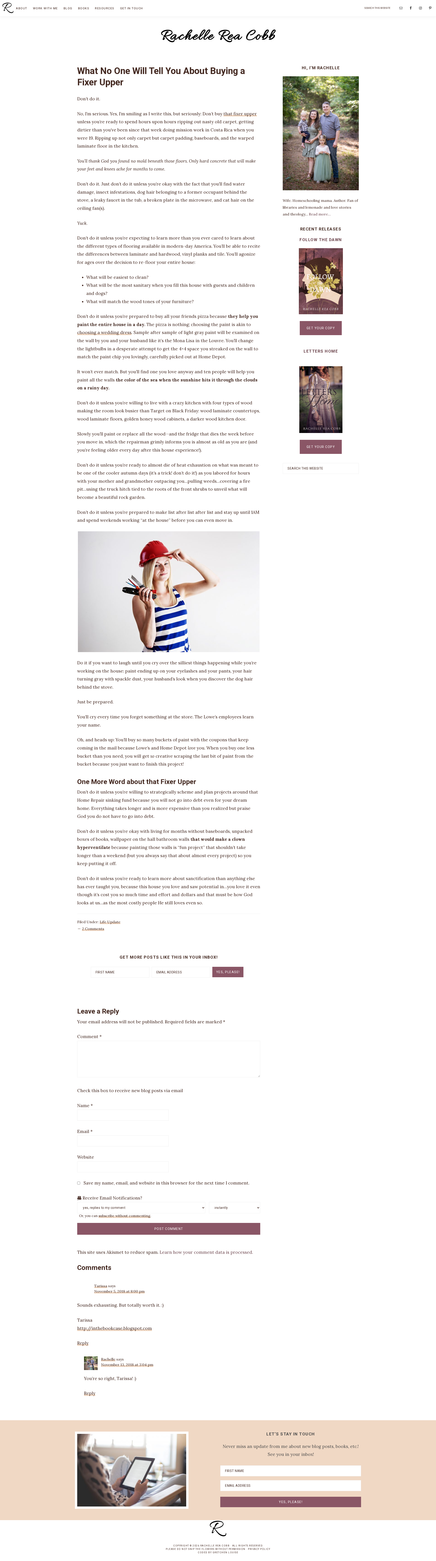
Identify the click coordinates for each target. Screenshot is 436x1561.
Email (85, 1131)
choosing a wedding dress (104, 332)
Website (85, 1157)
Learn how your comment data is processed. (206, 1252)
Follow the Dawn (321, 239)
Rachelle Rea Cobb (218, 37)
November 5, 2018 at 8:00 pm (119, 1291)
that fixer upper (240, 113)
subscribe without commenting (124, 1216)
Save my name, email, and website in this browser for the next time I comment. (166, 1183)
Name (85, 1105)
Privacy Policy (259, 1549)
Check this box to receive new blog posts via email (130, 1090)
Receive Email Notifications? (112, 1198)
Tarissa (100, 1286)
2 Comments (93, 928)
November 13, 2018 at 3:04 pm (127, 1364)
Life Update (110, 922)
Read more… (320, 214)
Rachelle (108, 1359)
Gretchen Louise (225, 1552)
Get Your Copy (321, 328)
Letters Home (321, 351)
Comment (89, 1036)
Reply (83, 1343)
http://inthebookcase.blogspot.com (114, 1328)
